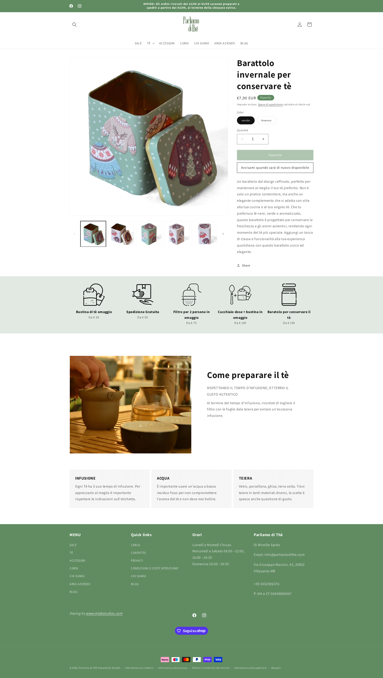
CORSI (74, 568)
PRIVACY (137, 560)
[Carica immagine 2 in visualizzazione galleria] (121, 234)
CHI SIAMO (77, 576)
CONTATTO (138, 553)
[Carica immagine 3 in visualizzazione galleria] (149, 234)
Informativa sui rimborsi (139, 667)
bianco (268, 121)
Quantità (242, 130)
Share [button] (246, 265)
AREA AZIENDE (80, 584)
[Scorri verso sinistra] (74, 234)
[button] (74, 24)
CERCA (135, 545)
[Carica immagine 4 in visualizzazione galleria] (176, 234)
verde (248, 121)
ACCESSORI (77, 560)
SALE (73, 545)
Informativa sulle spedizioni (250, 667)
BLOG (73, 592)
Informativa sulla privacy (173, 667)
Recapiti (276, 667)
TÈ (71, 553)
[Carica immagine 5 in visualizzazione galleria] (204, 234)
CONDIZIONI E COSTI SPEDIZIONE (154, 568)
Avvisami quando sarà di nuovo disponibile (275, 167)
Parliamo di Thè (88, 667)
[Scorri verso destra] (223, 234)
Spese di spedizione (270, 104)
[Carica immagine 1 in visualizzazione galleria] (93, 234)
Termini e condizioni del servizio (211, 667)
